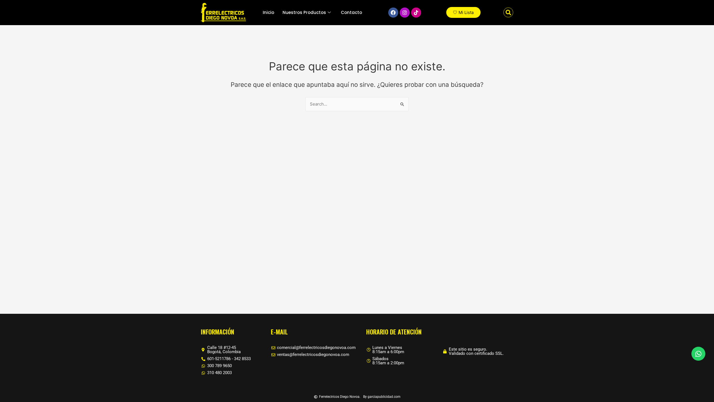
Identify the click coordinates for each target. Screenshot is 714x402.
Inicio (268, 12)
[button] (508, 12)
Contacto (351, 12)
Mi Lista (466, 12)
